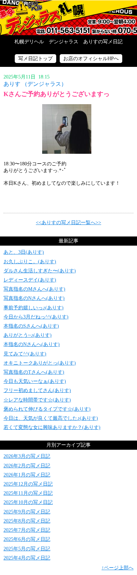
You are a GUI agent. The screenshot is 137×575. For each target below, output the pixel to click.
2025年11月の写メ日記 (28, 493)
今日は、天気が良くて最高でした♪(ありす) (51, 418)
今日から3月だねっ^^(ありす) (36, 317)
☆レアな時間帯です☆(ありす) (37, 400)
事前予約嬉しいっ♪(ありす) (34, 307)
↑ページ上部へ (117, 567)
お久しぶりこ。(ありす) (30, 261)
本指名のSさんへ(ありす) (31, 326)
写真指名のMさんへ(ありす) (34, 289)
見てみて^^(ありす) (25, 353)
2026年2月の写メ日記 (27, 465)
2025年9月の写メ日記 (27, 511)
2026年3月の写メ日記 (27, 456)
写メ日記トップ (35, 58)
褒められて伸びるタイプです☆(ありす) (47, 409)
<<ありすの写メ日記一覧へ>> (68, 222)
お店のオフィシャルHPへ (91, 58)
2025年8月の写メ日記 (27, 521)
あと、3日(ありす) (24, 252)
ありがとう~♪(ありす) (28, 335)
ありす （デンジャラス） (35, 84)
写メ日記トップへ (68, 17)
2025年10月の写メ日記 (28, 502)
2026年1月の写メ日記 (27, 475)
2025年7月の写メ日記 (27, 530)
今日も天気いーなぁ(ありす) (35, 381)
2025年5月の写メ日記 (27, 548)
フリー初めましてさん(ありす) (37, 390)
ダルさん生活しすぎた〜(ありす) (40, 270)
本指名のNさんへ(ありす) (32, 344)
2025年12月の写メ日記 (28, 484)
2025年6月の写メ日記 (27, 539)
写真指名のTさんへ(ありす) (34, 372)
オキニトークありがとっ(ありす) (40, 363)
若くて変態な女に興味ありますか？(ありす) (52, 427)
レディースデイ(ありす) (30, 280)
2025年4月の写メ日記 (27, 558)
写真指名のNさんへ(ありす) (34, 298)
